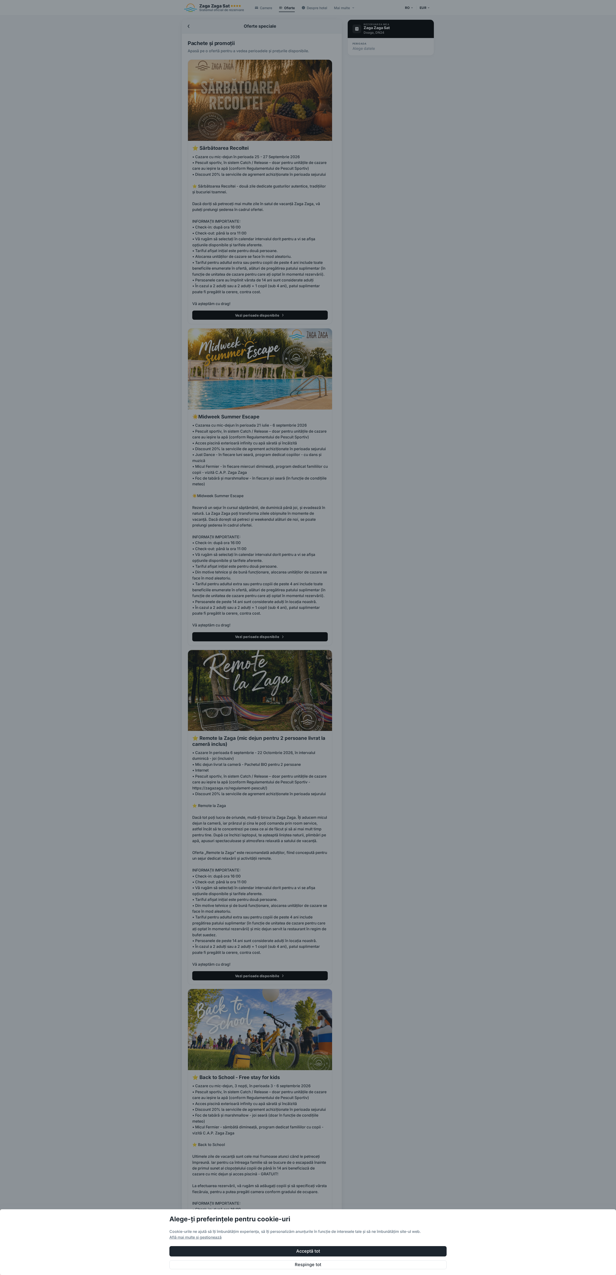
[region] (308, 1242)
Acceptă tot (308, 1251)
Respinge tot (308, 1264)
